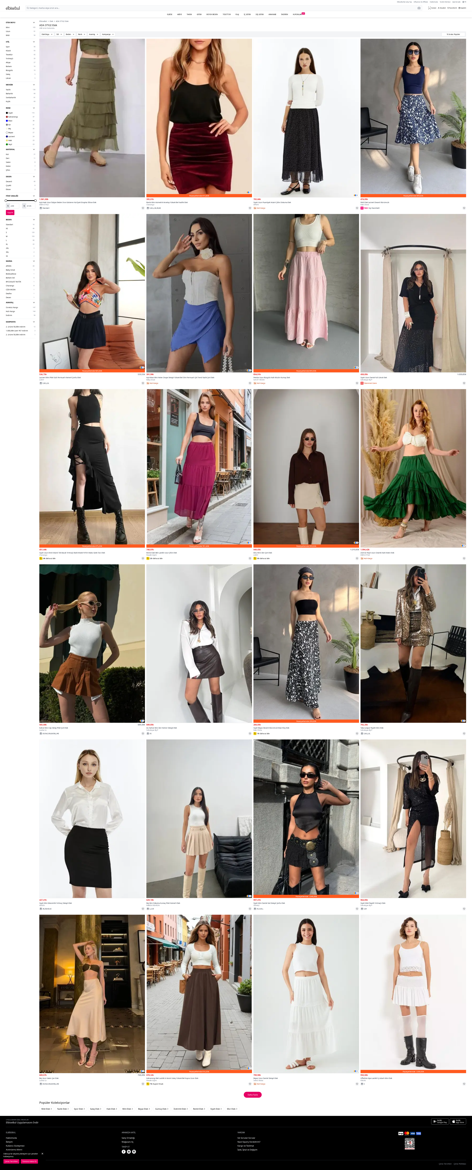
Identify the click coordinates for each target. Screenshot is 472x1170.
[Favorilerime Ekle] (143, 208)
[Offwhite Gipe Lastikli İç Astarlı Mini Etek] (413, 994)
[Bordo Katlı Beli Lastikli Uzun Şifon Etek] (199, 468)
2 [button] (357, 195)
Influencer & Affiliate (421, 2)
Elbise (169, 14)
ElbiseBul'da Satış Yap (404, 2)
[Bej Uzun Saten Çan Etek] (92, 994)
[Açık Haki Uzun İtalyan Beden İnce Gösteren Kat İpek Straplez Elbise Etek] (92, 118)
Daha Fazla (253, 1094)
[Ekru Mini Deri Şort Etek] (306, 468)
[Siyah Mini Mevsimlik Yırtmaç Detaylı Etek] (92, 818)
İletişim (9, 1141)
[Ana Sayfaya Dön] (13, 8)
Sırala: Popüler (454, 34)
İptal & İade (456, 2)
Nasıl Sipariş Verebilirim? (248, 1141)
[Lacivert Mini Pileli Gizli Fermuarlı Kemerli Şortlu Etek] (92, 293)
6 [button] (250, 370)
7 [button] (250, 192)
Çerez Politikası (460, 1164)
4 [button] (250, 543)
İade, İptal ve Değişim (247, 1149)
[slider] (6, 200)
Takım (189, 14)
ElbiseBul (43, 21)
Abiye (179, 14)
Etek (51, 21)
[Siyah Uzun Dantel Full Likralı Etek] (413, 293)
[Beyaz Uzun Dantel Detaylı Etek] (306, 994)
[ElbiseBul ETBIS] (410, 1143)
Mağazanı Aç (127, 1141)
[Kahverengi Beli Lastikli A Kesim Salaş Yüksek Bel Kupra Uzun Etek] (199, 994)
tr (465, 2)
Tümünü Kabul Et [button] (29, 1161)
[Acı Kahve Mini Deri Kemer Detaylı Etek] (199, 643)
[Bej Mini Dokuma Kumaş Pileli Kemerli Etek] (199, 818)
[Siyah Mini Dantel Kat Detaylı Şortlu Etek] (306, 818)
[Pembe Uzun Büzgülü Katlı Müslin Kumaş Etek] (306, 293)
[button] (420, 8)
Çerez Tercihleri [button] (445, 1164)
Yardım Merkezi (445, 2)
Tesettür (227, 14)
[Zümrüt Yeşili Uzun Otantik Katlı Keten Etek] (413, 468)
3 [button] (143, 367)
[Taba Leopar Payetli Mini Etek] (413, 643)
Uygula (10, 212)
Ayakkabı (272, 14)
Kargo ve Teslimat (245, 1145)
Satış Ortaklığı (128, 1138)
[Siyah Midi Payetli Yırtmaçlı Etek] (413, 818)
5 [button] (143, 721)
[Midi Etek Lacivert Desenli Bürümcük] (413, 118)
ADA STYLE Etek (62, 21)
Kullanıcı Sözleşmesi (15, 1145)
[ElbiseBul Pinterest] (129, 1152)
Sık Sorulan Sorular (246, 1138)
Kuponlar (298, 14)
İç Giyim (247, 14)
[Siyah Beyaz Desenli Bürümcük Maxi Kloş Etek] (306, 643)
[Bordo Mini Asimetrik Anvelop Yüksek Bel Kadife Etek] (199, 118)
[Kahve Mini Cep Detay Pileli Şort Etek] (92, 643)
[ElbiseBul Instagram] (134, 1152)
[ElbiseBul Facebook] (124, 1152)
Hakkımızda (434, 2)
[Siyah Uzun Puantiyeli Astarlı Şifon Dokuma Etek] (306, 118)
